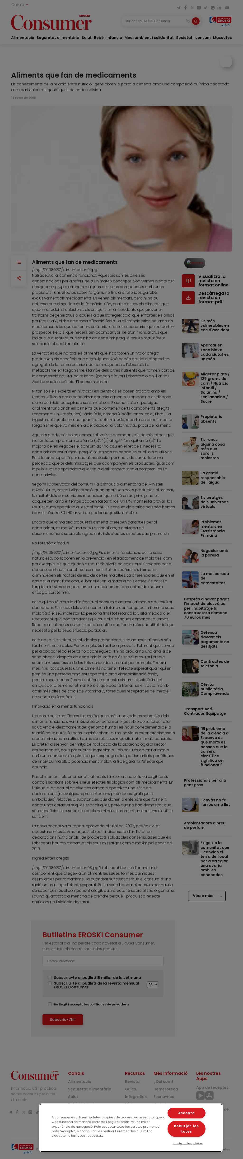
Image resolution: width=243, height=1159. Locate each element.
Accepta (186, 1113)
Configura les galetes (188, 1143)
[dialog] (131, 1127)
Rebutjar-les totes (186, 1129)
